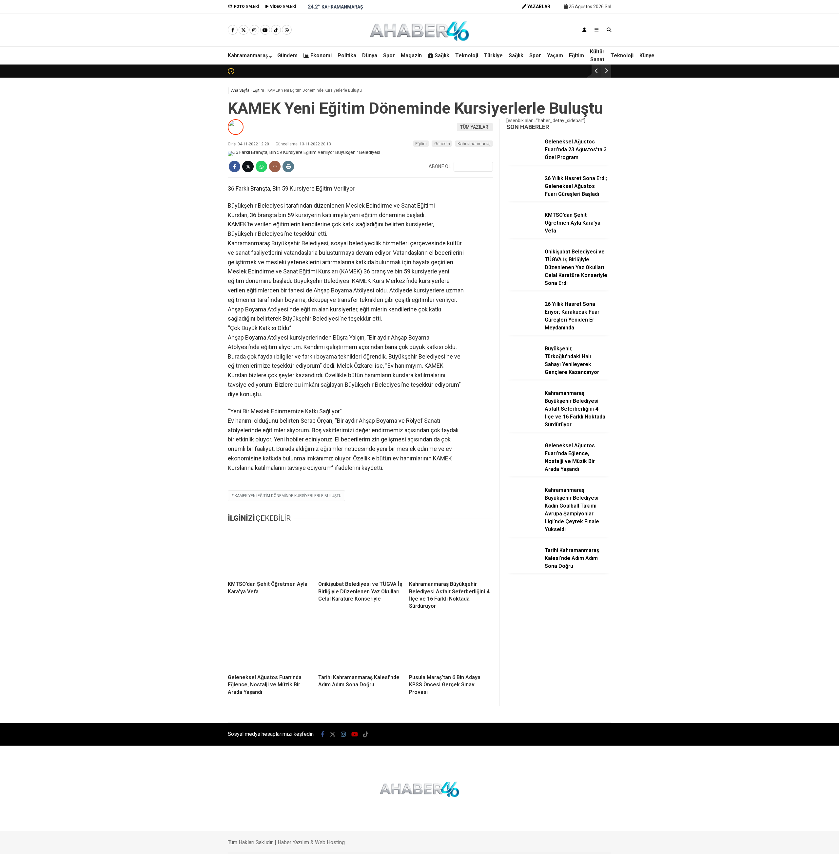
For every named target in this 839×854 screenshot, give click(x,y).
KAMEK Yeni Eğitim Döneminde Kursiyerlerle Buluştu (288, 495)
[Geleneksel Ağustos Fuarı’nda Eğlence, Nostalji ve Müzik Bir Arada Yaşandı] (270, 645)
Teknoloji (773, 255)
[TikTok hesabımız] (276, 30)
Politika (771, 190)
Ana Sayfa (781, 36)
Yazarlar (778, 77)
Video (774, 63)
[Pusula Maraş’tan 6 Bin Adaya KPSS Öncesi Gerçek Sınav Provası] (451, 645)
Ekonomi (773, 177)
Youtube (800, 462)
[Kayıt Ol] (584, 29)
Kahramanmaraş (248, 55)
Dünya (770, 203)
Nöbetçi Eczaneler (789, 282)
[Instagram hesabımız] (254, 30)
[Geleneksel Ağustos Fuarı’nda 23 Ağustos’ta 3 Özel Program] (523, 155)
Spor (769, 216)
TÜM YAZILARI (475, 127)
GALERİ (246, 6)
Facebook (799, 407)
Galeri (776, 50)
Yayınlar (778, 132)
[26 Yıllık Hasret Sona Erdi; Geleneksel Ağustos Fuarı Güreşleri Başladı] (523, 192)
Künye (646, 55)
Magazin (773, 229)
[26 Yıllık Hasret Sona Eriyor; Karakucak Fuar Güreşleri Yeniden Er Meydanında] (523, 317)
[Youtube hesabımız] (265, 30)
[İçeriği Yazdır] (288, 166)
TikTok (800, 481)
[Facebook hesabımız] (232, 30)
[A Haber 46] (419, 40)
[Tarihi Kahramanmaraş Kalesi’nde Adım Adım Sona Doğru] (360, 645)
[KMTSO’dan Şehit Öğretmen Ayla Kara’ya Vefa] (270, 552)
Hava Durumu (782, 295)
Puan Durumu (784, 337)
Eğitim (576, 55)
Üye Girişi (778, 105)
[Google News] (473, 167)
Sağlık (770, 242)
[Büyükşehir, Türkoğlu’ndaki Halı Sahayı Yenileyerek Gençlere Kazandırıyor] (523, 362)
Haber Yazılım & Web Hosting (311, 842)
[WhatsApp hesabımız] (286, 30)
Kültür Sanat (597, 55)
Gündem (773, 163)
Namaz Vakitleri (787, 309)
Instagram (800, 444)
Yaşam (555, 55)
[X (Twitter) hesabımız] (798, 426)
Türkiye (493, 55)
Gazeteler (780, 323)
